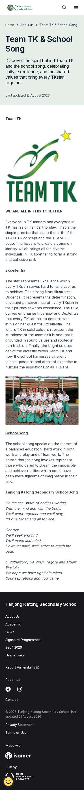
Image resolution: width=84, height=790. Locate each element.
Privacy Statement (19, 725)
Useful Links (14, 655)
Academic (13, 624)
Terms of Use (16, 732)
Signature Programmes (23, 640)
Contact (11, 699)
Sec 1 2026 (13, 647)
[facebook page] (8, 689)
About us (26, 25)
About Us (12, 616)
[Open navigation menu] (76, 7)
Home (9, 25)
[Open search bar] (64, 7)
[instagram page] (19, 689)
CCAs (9, 632)
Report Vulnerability (20, 667)
